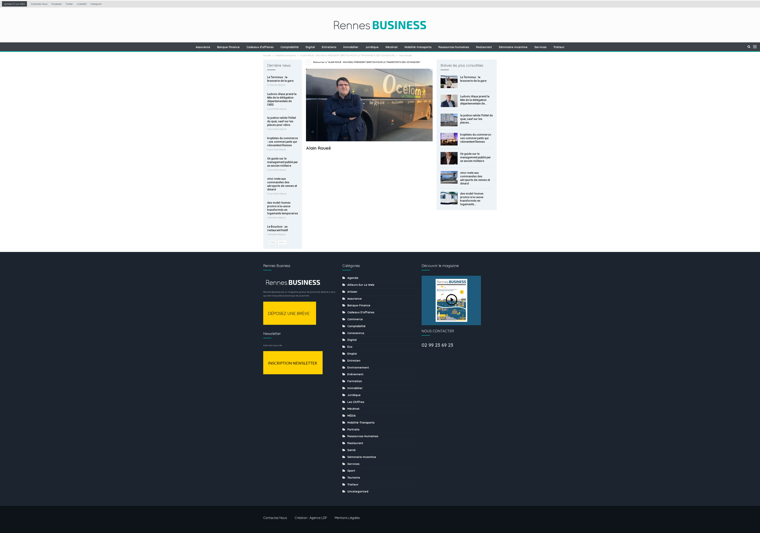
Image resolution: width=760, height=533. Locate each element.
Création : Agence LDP (311, 518)
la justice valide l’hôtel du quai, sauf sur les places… (476, 119)
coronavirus (355, 333)
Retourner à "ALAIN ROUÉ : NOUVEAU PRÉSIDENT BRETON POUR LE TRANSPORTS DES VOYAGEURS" (367, 62)
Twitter (69, 3)
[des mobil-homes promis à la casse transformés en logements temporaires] (449, 198)
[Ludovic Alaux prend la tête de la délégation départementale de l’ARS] (449, 101)
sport (351, 470)
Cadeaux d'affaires (360, 312)
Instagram (96, 3)
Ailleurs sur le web (360, 285)
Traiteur (558, 47)
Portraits (353, 429)
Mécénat (392, 47)
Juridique (372, 47)
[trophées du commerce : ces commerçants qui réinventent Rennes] (449, 139)
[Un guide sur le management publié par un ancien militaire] (449, 158)
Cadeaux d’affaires (260, 47)
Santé (351, 450)
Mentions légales (347, 518)
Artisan (352, 292)
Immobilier (350, 47)
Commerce (355, 319)
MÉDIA (351, 415)
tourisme (353, 477)
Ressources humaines (453, 47)
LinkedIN (81, 3)
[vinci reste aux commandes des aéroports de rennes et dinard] (449, 177)
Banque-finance (228, 47)
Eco (349, 347)
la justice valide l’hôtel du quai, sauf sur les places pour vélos (281, 121)
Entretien (353, 360)
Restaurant (484, 47)
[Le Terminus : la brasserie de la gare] (449, 81)
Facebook (56, 3)
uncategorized (357, 491)
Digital (310, 47)
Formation (354, 381)
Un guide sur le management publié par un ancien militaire (475, 157)
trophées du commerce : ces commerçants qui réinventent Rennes (476, 138)
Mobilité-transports (418, 47)
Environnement (358, 367)
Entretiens (329, 47)
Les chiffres (355, 402)
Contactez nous (39, 3)
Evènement (355, 374)
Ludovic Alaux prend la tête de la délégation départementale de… (474, 100)
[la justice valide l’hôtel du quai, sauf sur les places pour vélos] (449, 120)
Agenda (352, 278)
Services (540, 47)
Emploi (352, 353)
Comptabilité (289, 47)
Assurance (203, 47)
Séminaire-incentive (513, 47)
